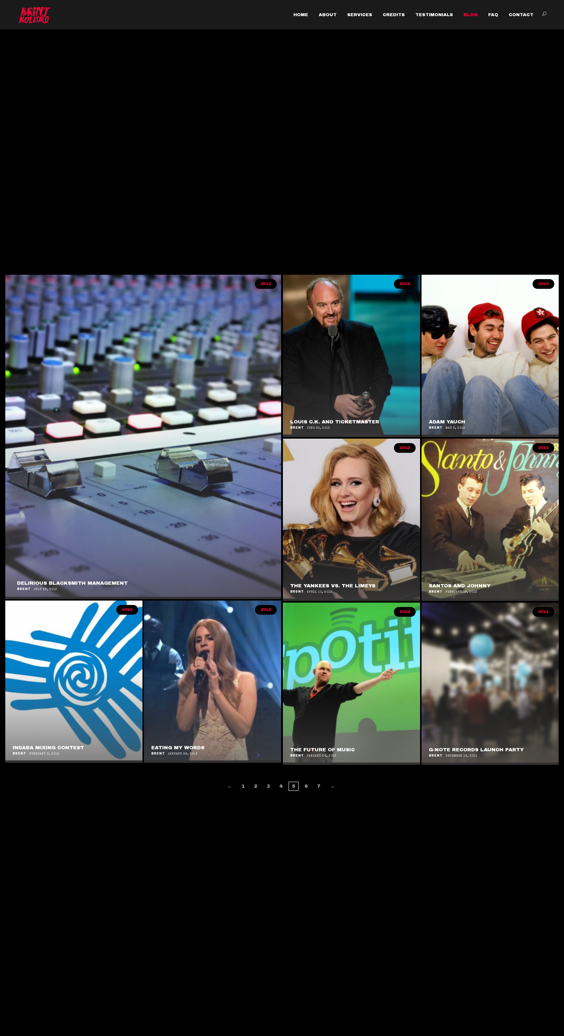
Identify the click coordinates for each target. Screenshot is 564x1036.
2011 (543, 612)
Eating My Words (177, 747)
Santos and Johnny (460, 586)
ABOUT (328, 14)
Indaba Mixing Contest (48, 747)
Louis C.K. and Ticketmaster (334, 422)
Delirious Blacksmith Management (72, 583)
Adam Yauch (447, 422)
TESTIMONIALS (434, 14)
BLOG (471, 14)
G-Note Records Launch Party (476, 749)
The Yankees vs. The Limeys (332, 586)
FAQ (493, 14)
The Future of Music (322, 749)
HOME (300, 14)
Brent (24, 589)
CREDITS (394, 14)
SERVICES (359, 14)
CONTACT (521, 14)
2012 (266, 284)
